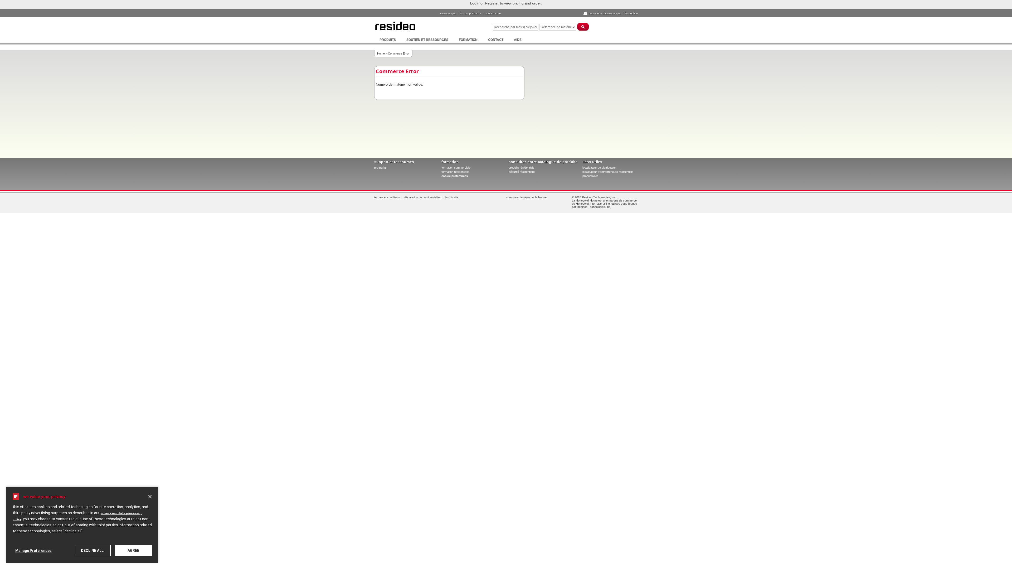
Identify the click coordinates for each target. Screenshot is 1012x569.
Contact (495, 40)
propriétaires (590, 176)
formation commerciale (455, 167)
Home (381, 53)
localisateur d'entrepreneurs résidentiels (607, 171)
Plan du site (451, 197)
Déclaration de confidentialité (422, 197)
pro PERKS (380, 167)
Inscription (631, 13)
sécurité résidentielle (522, 171)
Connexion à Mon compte (605, 13)
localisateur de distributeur (599, 167)
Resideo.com (493, 13)
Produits (388, 40)
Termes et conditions (387, 197)
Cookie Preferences (454, 176)
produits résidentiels (521, 167)
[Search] (583, 27)
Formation (468, 40)
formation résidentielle (455, 171)
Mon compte (448, 13)
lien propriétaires (470, 13)
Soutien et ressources (427, 40)
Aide (518, 40)
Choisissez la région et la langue (526, 197)
